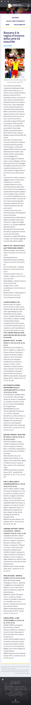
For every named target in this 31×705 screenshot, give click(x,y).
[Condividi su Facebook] (12, 682)
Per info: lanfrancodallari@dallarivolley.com (15, 694)
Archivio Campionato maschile (22, 673)
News (7, 25)
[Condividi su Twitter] (15, 682)
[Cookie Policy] (19, 695)
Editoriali (15, 17)
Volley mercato (19, 25)
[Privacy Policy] (11, 695)
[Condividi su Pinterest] (18, 682)
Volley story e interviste (15, 21)
